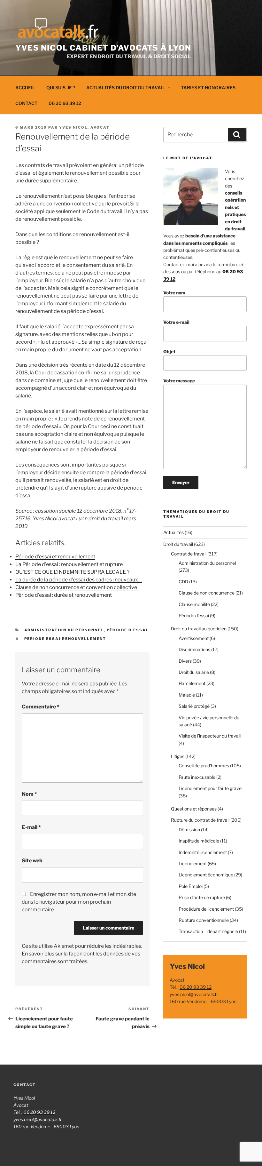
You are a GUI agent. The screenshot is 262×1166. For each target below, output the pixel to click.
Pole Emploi (191, 886)
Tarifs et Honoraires (208, 87)
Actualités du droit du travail (125, 87)
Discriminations (194, 649)
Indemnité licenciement (203, 852)
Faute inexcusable (197, 777)
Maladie (187, 695)
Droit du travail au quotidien (199, 628)
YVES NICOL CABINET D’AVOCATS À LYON (103, 47)
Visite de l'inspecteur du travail (210, 736)
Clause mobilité (194, 604)
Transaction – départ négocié (208, 931)
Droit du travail (178, 544)
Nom (29, 794)
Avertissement (194, 638)
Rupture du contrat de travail (200, 820)
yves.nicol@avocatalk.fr (194, 994)
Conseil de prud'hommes (204, 765)
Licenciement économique (206, 874)
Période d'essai (127, 630)
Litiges (177, 756)
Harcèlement (192, 683)
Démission (189, 829)
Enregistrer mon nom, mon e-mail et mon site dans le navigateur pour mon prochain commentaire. (79, 902)
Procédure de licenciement (206, 909)
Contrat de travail (188, 553)
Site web (32, 861)
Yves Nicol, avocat (84, 127)
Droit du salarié (194, 672)
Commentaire (40, 707)
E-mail (31, 827)
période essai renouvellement (65, 638)
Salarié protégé (194, 706)
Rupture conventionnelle (204, 920)
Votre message (179, 380)
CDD (183, 581)
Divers (185, 661)
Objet (169, 351)
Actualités (173, 532)
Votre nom (174, 292)
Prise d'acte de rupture (202, 897)
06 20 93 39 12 (65, 103)
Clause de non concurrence (207, 592)
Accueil (25, 87)
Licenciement (193, 863)
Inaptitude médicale (199, 840)
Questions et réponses (194, 808)
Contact (26, 103)
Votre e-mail (176, 322)
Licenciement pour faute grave (210, 788)
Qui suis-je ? (60, 87)
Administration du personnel (64, 630)
